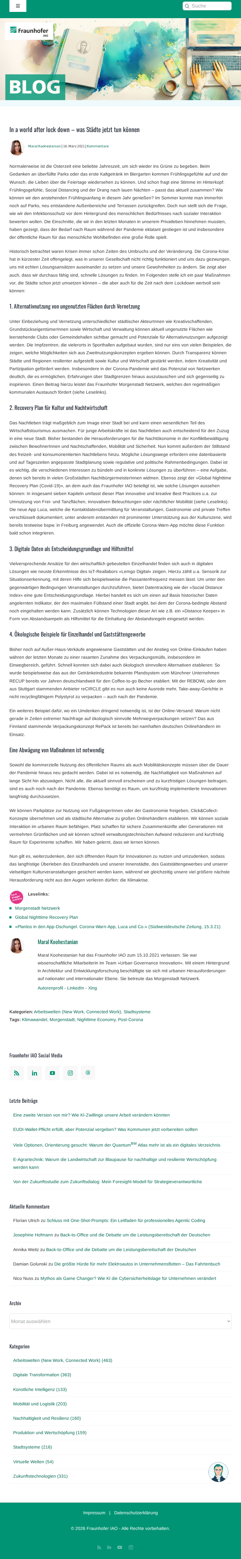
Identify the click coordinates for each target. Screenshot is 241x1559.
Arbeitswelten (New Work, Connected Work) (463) (62, 1360)
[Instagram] (70, 1073)
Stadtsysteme (137, 1011)
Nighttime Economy (96, 1019)
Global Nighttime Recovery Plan (46, 917)
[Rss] (16, 1073)
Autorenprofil (50, 987)
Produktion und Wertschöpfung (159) (50, 1432)
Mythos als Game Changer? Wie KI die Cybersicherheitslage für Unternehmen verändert (128, 1278)
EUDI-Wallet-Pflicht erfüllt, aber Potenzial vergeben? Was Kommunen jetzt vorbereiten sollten (105, 1129)
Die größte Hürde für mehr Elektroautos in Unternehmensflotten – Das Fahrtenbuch (137, 1263)
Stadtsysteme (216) (32, 1446)
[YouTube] (52, 1073)
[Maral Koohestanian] (16, 143)
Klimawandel (34, 1019)
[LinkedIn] (34, 1073)
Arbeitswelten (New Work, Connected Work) (77, 1011)
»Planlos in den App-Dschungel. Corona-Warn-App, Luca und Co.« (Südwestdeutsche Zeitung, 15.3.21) (118, 926)
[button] (218, 1472)
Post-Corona (130, 1019)
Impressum (94, 1512)
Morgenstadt (62, 1019)
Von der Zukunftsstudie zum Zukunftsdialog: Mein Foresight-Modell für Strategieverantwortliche (107, 1181)
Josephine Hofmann (33, 1234)
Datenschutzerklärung (136, 1512)
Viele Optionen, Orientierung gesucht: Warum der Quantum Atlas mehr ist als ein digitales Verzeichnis (116, 1145)
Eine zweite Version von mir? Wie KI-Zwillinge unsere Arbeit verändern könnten (91, 1114)
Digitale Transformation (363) (42, 1374)
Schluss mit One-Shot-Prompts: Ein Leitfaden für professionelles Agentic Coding (126, 1220)
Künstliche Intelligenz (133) (40, 1389)
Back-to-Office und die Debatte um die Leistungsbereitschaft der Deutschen (135, 1234)
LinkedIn (75, 987)
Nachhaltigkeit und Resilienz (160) (47, 1418)
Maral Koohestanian (44, 146)
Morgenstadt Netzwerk (37, 908)
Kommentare (98, 146)
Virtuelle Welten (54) (33, 1461)
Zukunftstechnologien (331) (40, 1476)
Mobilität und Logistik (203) (40, 1403)
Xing (92, 987)
